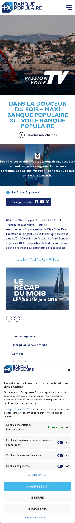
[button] (69, 370)
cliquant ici (44, 175)
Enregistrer (37, 508)
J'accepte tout (37, 486)
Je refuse (37, 497)
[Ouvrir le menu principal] (69, 7)
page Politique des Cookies (21, 409)
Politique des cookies (35, 517)
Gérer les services (36, 475)
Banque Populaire (24, 336)
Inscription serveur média (29, 345)
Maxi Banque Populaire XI (25, 192)
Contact (17, 353)
